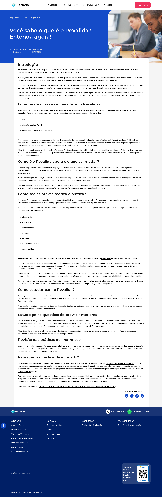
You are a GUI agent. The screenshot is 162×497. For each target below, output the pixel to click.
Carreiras (51, 438)
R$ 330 (54, 178)
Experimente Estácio (19, 451)
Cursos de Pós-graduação (22, 438)
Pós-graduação (89, 5)
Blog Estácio (14, 18)
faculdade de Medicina (114, 93)
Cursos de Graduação (20, 434)
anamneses (106, 258)
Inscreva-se (142, 5)
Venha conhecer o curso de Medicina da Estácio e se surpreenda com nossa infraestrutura (77, 386)
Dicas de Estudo (53, 434)
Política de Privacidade (20, 473)
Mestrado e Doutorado (20, 443)
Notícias (108, 5)
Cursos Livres (17, 447)
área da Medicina (87, 153)
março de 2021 (84, 180)
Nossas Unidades (18, 429)
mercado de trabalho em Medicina (120, 363)
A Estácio (52, 5)
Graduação (69, 5)
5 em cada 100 (124, 298)
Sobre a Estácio (18, 425)
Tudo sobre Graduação (92, 425)
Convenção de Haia (26, 145)
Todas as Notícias (54, 425)
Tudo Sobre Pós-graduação (129, 425)
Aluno (25, 18)
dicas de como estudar (95, 296)
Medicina (52, 381)
